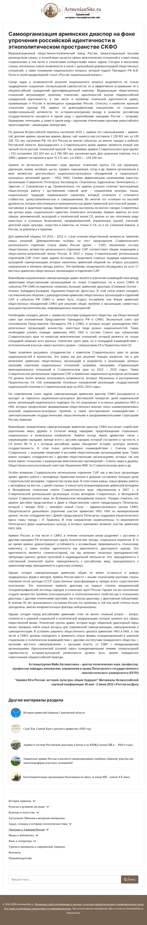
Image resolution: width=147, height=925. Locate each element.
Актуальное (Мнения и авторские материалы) (37, 818)
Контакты (15, 852)
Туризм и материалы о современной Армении (37, 846)
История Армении (20, 801)
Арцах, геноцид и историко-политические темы (38, 824)
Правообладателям (20, 858)
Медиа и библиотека (21, 835)
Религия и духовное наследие (27, 806)
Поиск (131, 879)
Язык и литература (20, 841)
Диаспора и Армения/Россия (26, 829)
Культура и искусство (22, 812)
